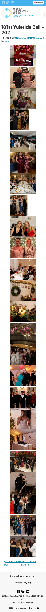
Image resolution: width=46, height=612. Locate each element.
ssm (6, 41)
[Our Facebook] (3, 3)
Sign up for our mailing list (23, 576)
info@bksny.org (23, 582)
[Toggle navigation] (41, 15)
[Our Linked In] (12, 3)
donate (39, 2)
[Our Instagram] (8, 3)
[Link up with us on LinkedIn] (27, 592)
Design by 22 (34, 608)
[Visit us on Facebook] (18, 592)
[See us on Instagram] (23, 592)
